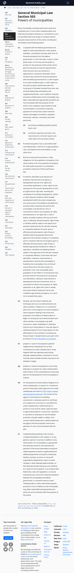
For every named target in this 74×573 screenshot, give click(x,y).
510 (9, 127)
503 (9, 36)
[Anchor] (45, 42)
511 (9, 135)
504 (9, 60)
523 (9, 242)
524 (8, 248)
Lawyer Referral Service (30, 538)
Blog (45, 532)
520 (9, 221)
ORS (68, 541)
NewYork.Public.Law (35, 3)
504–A (10, 72)
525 (9, 254)
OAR (64, 541)
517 (10, 187)
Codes (65, 526)
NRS (64, 535)
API (45, 538)
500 (8, 14)
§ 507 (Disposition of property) (44, 339)
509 (8, 119)
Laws (9, 8)
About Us (47, 535)
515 (7, 168)
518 (9, 199)
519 (9, 211)
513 (10, 152)
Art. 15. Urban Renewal (31, 8)
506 (9, 98)
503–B (8, 52)
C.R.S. (65, 529)
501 (9, 21)
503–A (9, 44)
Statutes (66, 532)
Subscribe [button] (8, 538)
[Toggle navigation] (68, 3)
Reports (47, 546)
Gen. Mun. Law (17, 8)
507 (9, 106)
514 (10, 160)
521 (9, 227)
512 (9, 144)
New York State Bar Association (29, 527)
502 (8, 29)
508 (8, 112)
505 (10, 88)
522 (9, 234)
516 (10, 176)
